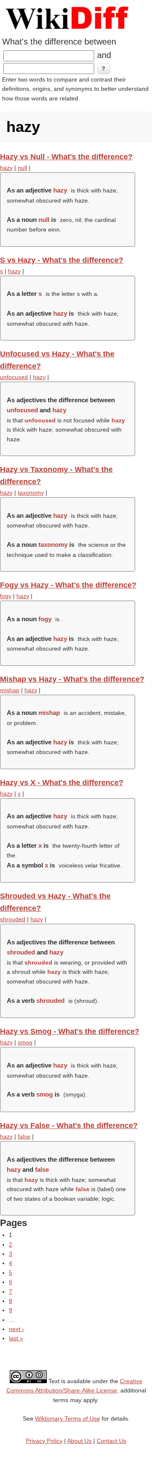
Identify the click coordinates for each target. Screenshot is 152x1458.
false (24, 1136)
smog (25, 1042)
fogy (5, 596)
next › (16, 1329)
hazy (6, 167)
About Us (79, 1440)
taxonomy (31, 492)
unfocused (14, 377)
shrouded (12, 919)
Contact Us (111, 1440)
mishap (9, 690)
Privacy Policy (44, 1440)
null (22, 167)
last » (16, 1338)
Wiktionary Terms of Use (67, 1418)
